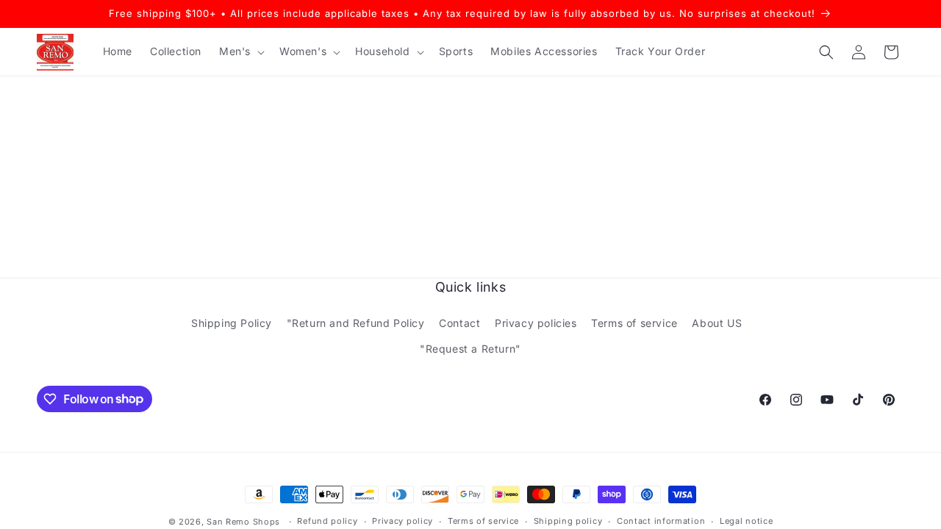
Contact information (661, 521)
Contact (459, 323)
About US (717, 323)
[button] (240, 51)
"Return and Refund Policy (356, 323)
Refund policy (327, 521)
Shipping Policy (231, 323)
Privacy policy (402, 521)
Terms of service (634, 323)
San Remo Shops (243, 522)
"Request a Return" (470, 348)
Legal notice (746, 521)
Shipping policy (568, 521)
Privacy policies (536, 323)
